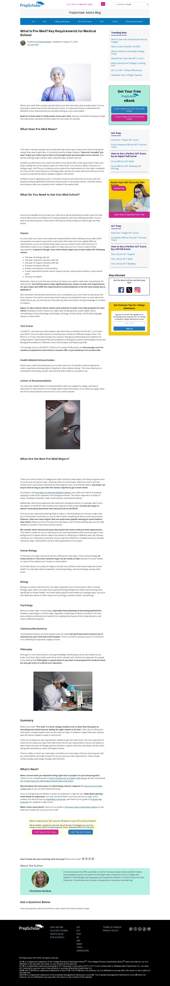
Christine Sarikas (43, 41)
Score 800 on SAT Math (122, 161)
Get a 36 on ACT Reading (123, 263)
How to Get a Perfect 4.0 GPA (125, 46)
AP (77, 937)
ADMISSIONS (82, 951)
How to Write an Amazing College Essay (127, 52)
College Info (33, 44)
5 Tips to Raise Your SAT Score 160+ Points (129, 109)
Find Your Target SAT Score (125, 139)
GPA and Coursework (134, 21)
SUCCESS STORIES (59, 930)
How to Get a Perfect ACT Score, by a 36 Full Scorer (129, 247)
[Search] (147, 4)
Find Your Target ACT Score (125, 232)
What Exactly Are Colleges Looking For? (128, 64)
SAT (33, 21)
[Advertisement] (62, 54)
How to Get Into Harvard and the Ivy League (129, 40)
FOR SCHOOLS (57, 937)
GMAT (79, 944)
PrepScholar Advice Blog (85, 12)
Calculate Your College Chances (126, 75)
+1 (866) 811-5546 (84, 4)
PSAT (102, 21)
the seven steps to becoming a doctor (81, 807)
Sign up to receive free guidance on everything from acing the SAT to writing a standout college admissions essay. (129, 316)
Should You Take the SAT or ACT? (127, 58)
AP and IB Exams (85, 21)
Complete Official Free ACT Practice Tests (129, 238)
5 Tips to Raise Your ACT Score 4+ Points (129, 117)
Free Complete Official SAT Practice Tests (128, 145)
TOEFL (115, 21)
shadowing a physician (56, 799)
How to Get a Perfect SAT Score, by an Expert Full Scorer (129, 154)
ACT (44, 21)
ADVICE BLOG (56, 934)
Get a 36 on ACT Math (122, 259)
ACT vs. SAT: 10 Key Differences (126, 70)
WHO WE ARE (56, 927)
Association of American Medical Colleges (53, 492)
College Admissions (62, 21)
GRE (78, 941)
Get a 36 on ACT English (123, 254)
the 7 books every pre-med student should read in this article (46, 781)
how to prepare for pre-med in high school (68, 778)
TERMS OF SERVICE (112, 927)
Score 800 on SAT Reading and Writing (126, 167)
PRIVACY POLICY (111, 930)
